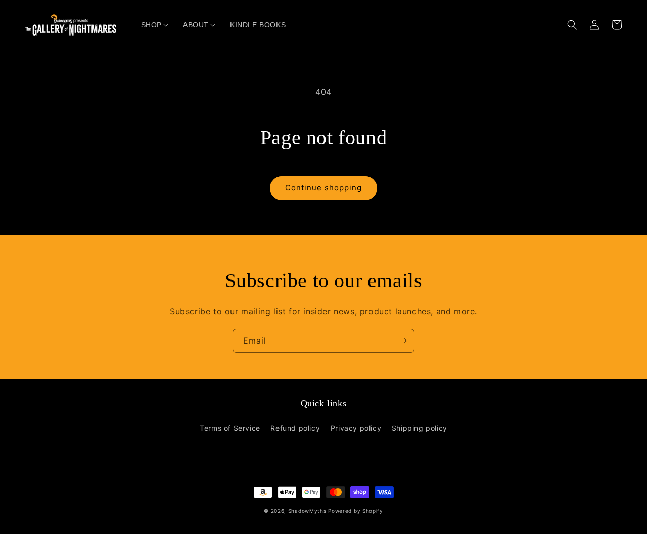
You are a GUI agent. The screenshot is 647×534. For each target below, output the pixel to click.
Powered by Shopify (355, 511)
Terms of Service (230, 428)
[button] (151, 25)
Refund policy (295, 428)
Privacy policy (356, 428)
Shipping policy (419, 428)
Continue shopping (323, 187)
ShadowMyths (307, 511)
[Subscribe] (403, 341)
